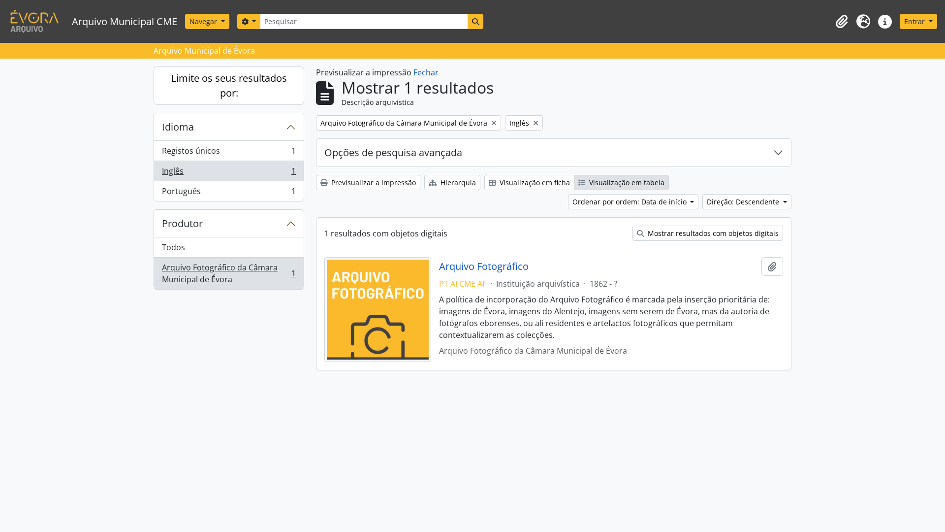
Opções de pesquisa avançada (393, 152)
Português (228, 193)
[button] (841, 22)
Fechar (426, 72)
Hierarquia (457, 182)
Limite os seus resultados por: (229, 85)
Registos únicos (228, 153)
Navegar (204, 21)
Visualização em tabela (625, 182)
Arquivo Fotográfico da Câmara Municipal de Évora (228, 273)
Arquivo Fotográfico (484, 266)
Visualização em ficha (534, 182)
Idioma (178, 126)
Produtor (182, 223)
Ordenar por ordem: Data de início (630, 201)
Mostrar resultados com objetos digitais (712, 233)
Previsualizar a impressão (372, 182)
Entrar (915, 21)
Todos (173, 247)
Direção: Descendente (744, 201)
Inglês (228, 173)
